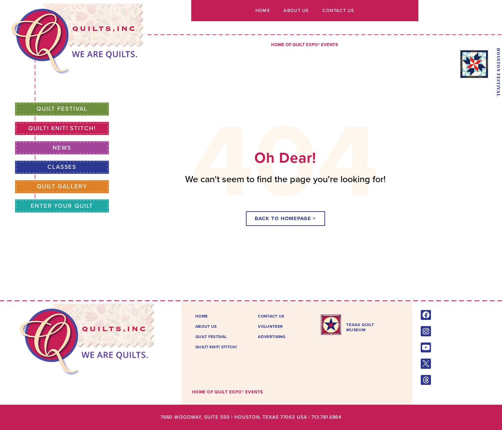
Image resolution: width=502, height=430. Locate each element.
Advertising (271, 336)
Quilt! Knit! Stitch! (62, 128)
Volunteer (270, 326)
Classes (61, 167)
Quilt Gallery (62, 186)
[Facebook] (426, 315)
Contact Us (338, 10)
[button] (285, 218)
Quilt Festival (62, 108)
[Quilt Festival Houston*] (474, 76)
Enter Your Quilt (62, 206)
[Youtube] (426, 347)
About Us (296, 10)
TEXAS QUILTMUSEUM (360, 327)
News (62, 147)
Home (262, 10)
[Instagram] (426, 331)
